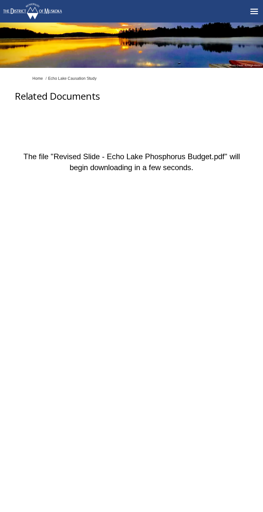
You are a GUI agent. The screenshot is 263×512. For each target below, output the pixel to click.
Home (37, 78)
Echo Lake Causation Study (72, 78)
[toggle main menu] (254, 11)
